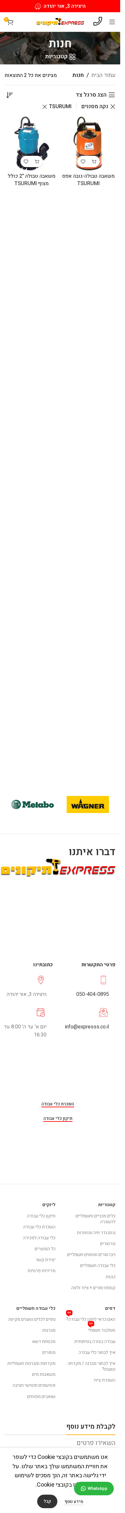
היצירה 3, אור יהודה (65, 6)
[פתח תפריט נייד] (112, 21)
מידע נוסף (73, 1502)
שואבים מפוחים (41, 1396)
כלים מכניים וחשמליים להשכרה (95, 1219)
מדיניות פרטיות (41, 1270)
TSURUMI (60, 106)
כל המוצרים (45, 1248)
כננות (110, 1276)
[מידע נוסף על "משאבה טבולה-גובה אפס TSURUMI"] (94, 161)
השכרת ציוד (104, 1380)
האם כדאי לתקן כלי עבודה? (90, 1318)
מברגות (48, 1330)
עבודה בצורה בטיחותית (94, 1341)
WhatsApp (97, 1488)
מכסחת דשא (43, 1341)
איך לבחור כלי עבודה (97, 1352)
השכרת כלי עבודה (57, 1104)
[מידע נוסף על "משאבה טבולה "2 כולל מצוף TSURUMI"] (37, 161)
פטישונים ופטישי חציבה (34, 1385)
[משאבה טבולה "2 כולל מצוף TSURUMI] (32, 144)
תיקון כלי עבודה (57, 1118)
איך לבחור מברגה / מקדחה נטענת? (91, 1366)
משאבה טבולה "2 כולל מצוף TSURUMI (31, 179)
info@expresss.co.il (87, 1027)
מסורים (48, 1352)
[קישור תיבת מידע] (86, 986)
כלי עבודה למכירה (39, 1237)
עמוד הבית (103, 75)
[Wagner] (88, 805)
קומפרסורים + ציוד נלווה (93, 1287)
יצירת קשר (45, 1259)
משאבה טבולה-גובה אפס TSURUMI (88, 179)
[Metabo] (32, 805)
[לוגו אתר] (60, 21)
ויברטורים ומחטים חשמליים (91, 1254)
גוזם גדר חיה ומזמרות (96, 1232)
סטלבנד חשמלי (101, 1329)
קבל (47, 1501)
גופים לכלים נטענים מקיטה (31, 1319)
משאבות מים (43, 1374)
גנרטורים (107, 1243)
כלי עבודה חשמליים (97, 1265)
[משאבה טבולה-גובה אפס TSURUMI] (89, 144)
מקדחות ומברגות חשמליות (31, 1363)
